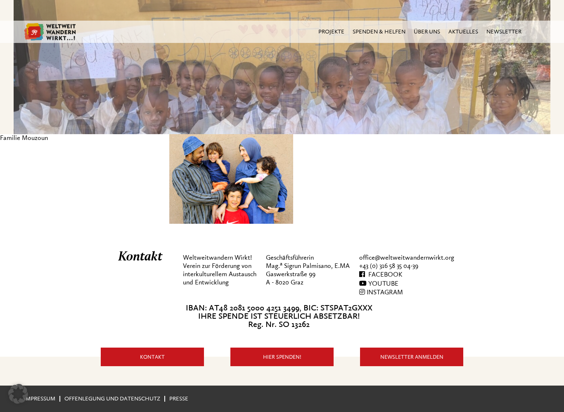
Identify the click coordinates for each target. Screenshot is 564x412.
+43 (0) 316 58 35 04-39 (388, 266)
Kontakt (152, 357)
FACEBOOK (383, 274)
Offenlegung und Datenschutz (112, 398)
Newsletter (503, 31)
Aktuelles (463, 31)
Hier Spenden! (282, 357)
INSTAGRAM (384, 292)
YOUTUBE (382, 283)
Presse (178, 398)
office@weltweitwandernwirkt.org (406, 257)
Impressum (39, 398)
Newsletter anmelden (411, 357)
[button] (18, 394)
